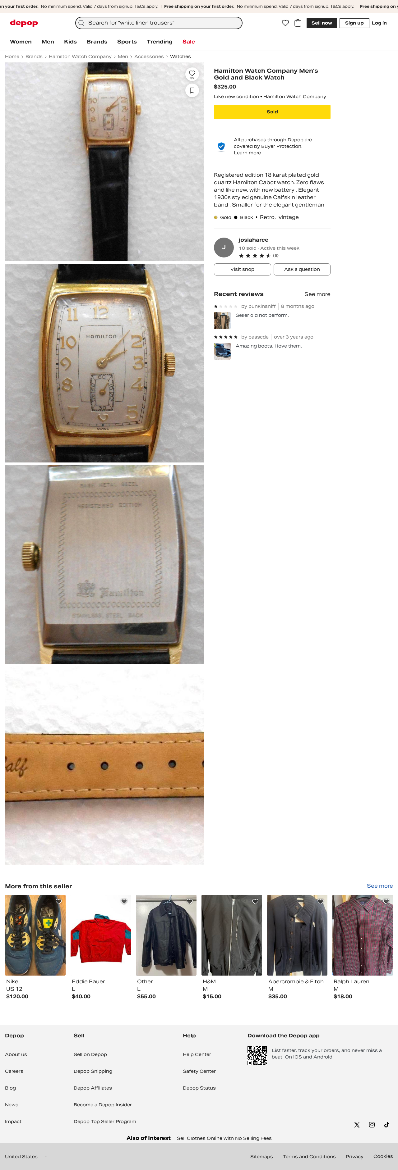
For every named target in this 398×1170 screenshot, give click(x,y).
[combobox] (159, 23)
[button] (285, 255)
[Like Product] (58, 901)
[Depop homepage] (24, 23)
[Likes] (285, 23)
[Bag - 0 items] (298, 23)
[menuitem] (21, 42)
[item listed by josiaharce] (35, 935)
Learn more (247, 153)
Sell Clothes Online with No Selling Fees (224, 1138)
